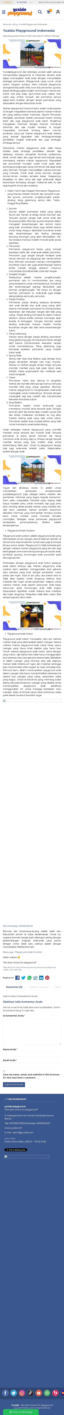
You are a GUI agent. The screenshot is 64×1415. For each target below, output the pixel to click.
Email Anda (9, 1060)
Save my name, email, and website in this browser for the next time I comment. (31, 1076)
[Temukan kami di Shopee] (39, 1395)
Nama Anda (9, 1049)
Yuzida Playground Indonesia (29, 30)
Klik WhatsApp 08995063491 (18, 926)
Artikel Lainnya (38, 987)
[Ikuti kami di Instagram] (22, 1395)
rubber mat (7, 970)
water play (17, 970)
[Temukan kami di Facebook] (5, 1395)
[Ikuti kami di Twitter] (14, 1395)
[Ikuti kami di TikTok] (30, 1395)
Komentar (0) (14, 987)
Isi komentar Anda (13, 1015)
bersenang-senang (28, 967)
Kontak (23, 2)
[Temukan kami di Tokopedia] (47, 1395)
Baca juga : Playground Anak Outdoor (22, 952)
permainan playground (46, 967)
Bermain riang (14, 967)
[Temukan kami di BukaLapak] (55, 1395)
